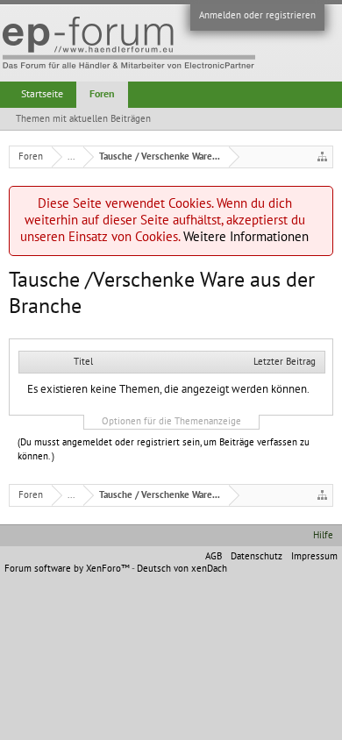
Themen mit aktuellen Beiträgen (83, 119)
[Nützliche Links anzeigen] (322, 156)
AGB (213, 556)
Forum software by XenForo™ (68, 568)
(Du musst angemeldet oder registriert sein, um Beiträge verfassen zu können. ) (164, 449)
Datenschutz (256, 556)
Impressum (314, 556)
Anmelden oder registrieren (257, 15)
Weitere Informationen (246, 237)
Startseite (42, 94)
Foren (102, 94)
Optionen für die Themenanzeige (171, 421)
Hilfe (323, 535)
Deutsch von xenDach (182, 568)
